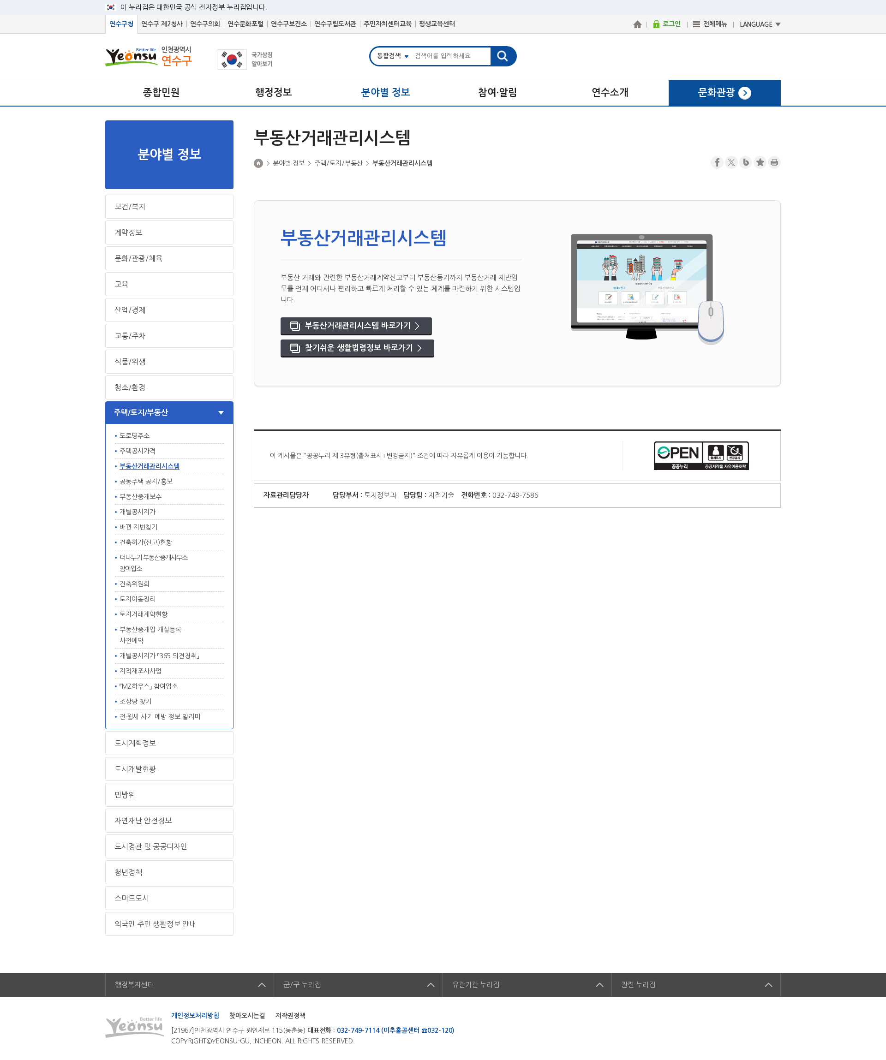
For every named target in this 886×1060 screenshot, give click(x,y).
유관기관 (475, 984)
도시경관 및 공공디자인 (150, 846)
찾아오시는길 (247, 1015)
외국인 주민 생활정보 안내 (155, 924)
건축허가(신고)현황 (146, 542)
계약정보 (128, 232)
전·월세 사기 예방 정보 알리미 (160, 717)
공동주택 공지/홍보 (146, 481)
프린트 (774, 162)
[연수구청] (637, 24)
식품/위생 (129, 361)
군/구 (302, 984)
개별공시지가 (138, 512)
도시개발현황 (135, 769)
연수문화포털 (245, 24)
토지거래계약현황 (144, 614)
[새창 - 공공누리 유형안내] (701, 455)
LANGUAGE (756, 25)
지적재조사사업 (141, 671)
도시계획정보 (135, 743)
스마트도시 (131, 898)
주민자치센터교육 (388, 24)
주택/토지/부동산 (141, 412)
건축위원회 (135, 584)
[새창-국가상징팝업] (245, 67)
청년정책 (128, 872)
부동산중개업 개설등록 (150, 635)
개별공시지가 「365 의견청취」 (159, 656)
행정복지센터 (134, 984)
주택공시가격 (138, 451)
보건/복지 (129, 206)
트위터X (731, 162)
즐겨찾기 (760, 162)
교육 (121, 284)
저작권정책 (290, 1015)
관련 (638, 984)
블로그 (745, 162)
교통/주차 (129, 335)
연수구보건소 (289, 24)
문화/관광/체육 (138, 258)
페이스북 (717, 162)
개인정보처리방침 (195, 1015)
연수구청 (121, 24)
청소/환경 (129, 387)
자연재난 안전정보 (143, 820)
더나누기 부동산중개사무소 (153, 563)
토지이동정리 (138, 599)
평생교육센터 (437, 24)
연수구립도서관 (335, 24)
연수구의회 (205, 24)
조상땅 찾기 (135, 701)
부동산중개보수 (141, 497)
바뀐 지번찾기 (138, 527)
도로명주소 (135, 436)
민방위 (124, 794)
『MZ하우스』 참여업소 (149, 686)
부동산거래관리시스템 (150, 466)
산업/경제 (129, 310)
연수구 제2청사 (162, 24)
